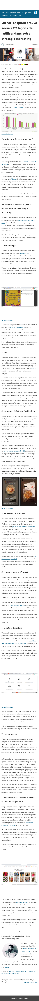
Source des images (7, 134)
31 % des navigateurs (18, 107)
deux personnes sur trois (17, 327)
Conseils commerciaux (12, 973)
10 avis (33, 368)
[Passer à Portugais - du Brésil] (25, 64)
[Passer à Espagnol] (22, 64)
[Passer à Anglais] (20, 64)
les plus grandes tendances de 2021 (14, 451)
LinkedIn (6, 967)
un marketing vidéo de (18, 605)
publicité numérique (22, 902)
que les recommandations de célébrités (23, 527)
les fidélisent (12, 179)
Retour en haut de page (30, 982)
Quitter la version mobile (19, 998)
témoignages (24, 253)
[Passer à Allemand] (27, 64)
